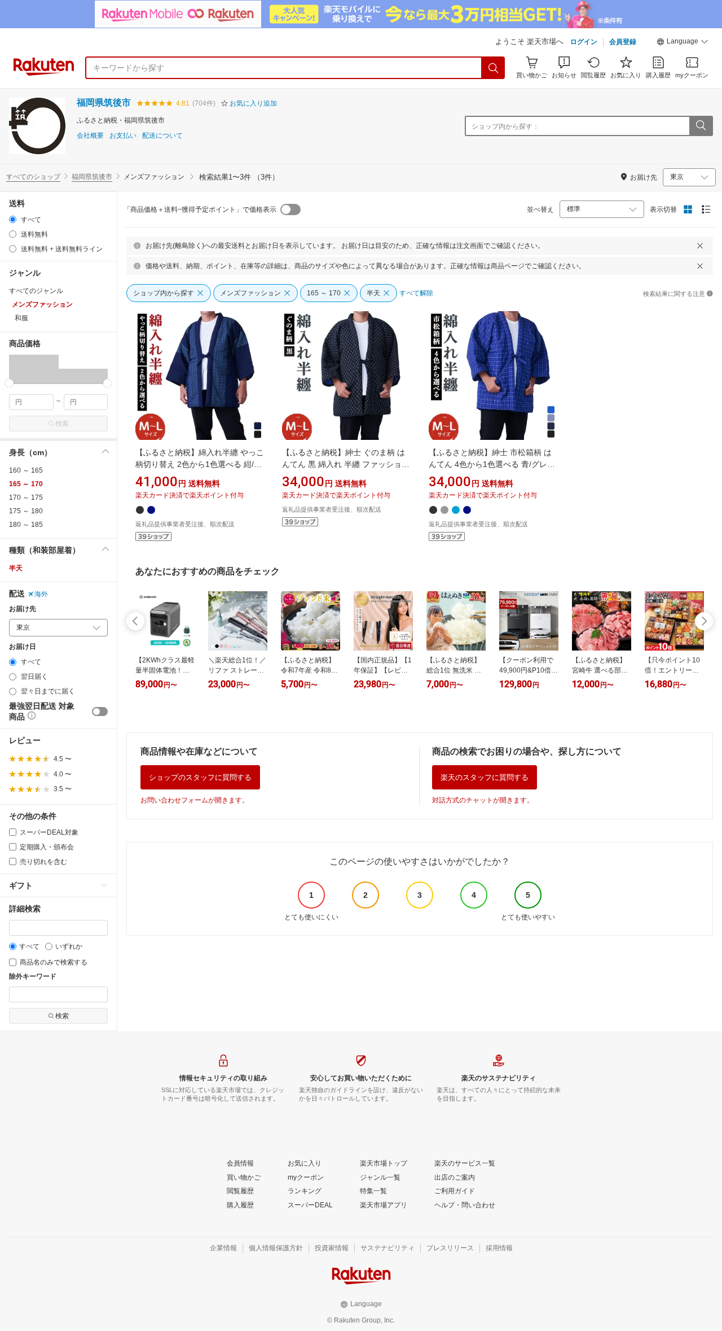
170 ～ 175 (26, 497)
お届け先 (22, 609)
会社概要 (90, 135)
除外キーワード (32, 976)
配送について (162, 135)
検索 (62, 423)
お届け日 (22, 647)
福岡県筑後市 (104, 102)
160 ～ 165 (26, 470)
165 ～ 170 (26, 484)
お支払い (123, 135)
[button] (682, 43)
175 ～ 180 (26, 511)
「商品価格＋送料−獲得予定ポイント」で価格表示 (200, 209)
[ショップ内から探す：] (700, 126)
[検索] (493, 67)
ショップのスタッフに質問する (200, 777)
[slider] (9, 383)
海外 (41, 594)
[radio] (12, 219)
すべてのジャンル (36, 291)
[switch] (100, 711)
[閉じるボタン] (700, 246)
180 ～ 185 (26, 525)
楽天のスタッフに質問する (485, 777)
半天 (16, 568)
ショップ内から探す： (505, 126)
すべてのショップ (33, 177)
